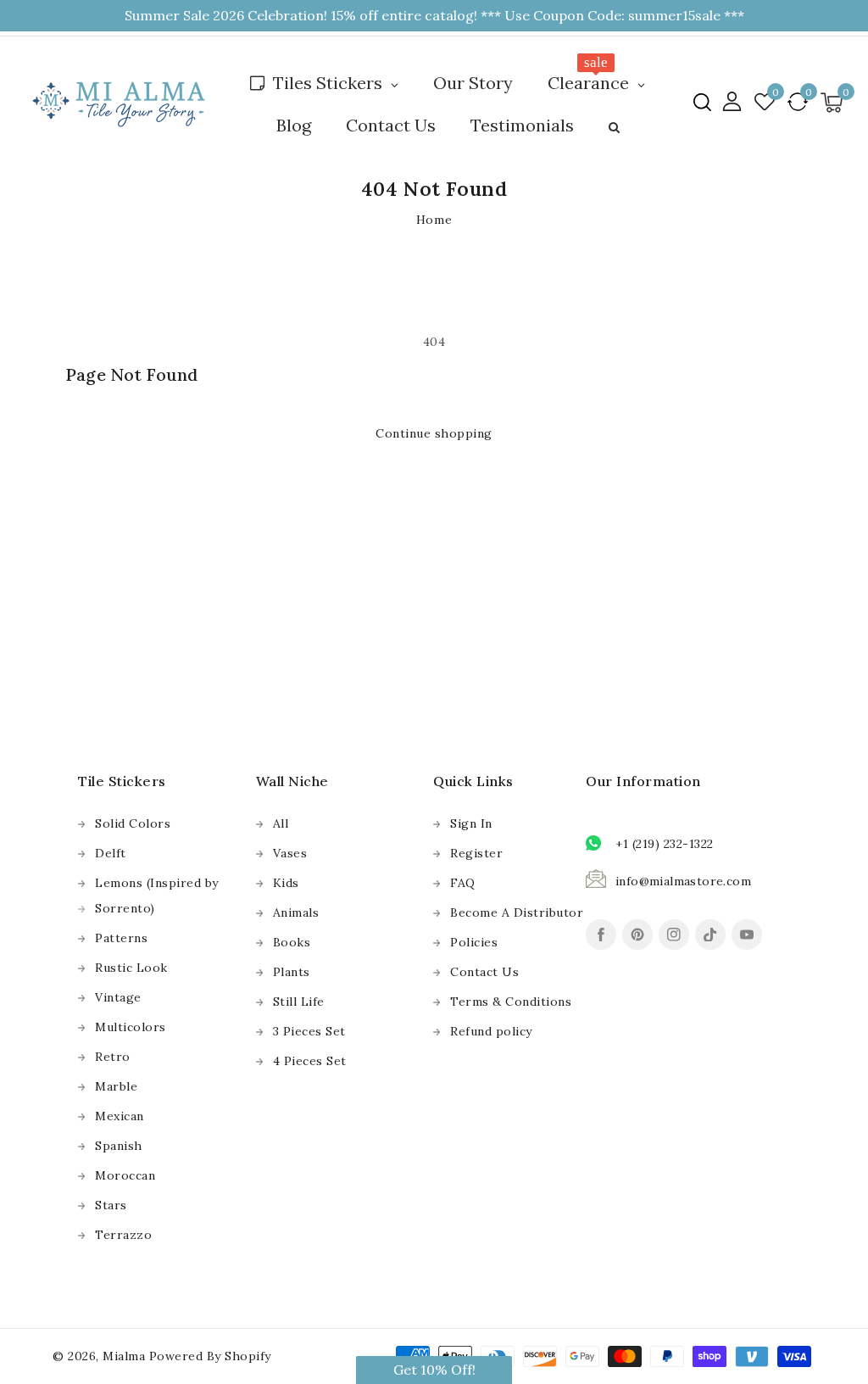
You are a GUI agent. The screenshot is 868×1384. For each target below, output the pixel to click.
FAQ (463, 882)
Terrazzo (123, 1234)
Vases (290, 853)
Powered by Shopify (210, 1356)
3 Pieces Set (309, 1031)
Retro (113, 1056)
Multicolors (130, 1027)
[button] (702, 102)
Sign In (471, 823)
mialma (124, 1356)
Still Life (299, 1001)
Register (476, 853)
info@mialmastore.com (683, 881)
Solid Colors (132, 823)
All (281, 823)
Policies (474, 942)
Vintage (118, 997)
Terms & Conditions (510, 1001)
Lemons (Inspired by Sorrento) (157, 895)
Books (292, 942)
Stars (111, 1205)
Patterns (121, 938)
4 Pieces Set (310, 1061)
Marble (116, 1086)
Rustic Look (131, 967)
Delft (110, 853)
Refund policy (491, 1031)
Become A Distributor (516, 912)
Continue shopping (434, 433)
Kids (286, 882)
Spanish (118, 1145)
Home (434, 219)
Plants (291, 971)
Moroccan (125, 1175)
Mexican (119, 1116)
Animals (296, 912)
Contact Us (484, 971)
